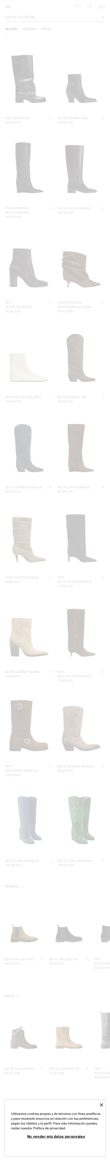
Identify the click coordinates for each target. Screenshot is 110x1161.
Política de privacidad (49, 1128)
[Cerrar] (101, 1105)
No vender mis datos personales (56, 1136)
